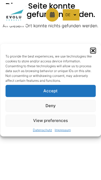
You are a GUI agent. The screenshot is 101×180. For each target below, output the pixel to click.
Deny (51, 105)
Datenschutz (42, 130)
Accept (50, 90)
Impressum (63, 130)
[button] (93, 50)
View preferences (50, 120)
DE (67, 14)
